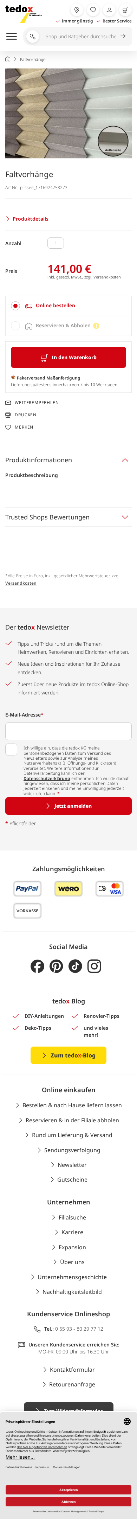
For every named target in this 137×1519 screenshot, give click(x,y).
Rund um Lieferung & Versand (72, 1135)
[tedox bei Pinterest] (56, 966)
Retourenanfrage (72, 1384)
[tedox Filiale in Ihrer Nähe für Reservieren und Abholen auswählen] (77, 10)
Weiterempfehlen (37, 402)
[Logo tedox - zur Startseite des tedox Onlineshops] (23, 14)
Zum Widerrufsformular (73, 1410)
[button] (68, 113)
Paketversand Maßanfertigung (48, 378)
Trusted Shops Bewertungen (47, 517)
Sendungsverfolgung (72, 1150)
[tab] (68, 306)
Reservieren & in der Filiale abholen (72, 1120)
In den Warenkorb (74, 357)
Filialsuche (72, 1217)
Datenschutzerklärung (47, 778)
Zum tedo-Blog (73, 1055)
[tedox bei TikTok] (75, 966)
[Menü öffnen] (11, 36)
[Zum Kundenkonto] (109, 10)
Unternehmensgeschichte (72, 1277)
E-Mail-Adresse (24, 714)
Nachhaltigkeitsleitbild (72, 1292)
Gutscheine (72, 1179)
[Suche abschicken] (123, 36)
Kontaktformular (72, 1369)
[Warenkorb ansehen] (125, 10)
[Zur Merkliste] (93, 10)
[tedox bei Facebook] (37, 966)
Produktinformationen (38, 460)
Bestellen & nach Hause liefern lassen (72, 1105)
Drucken (26, 415)
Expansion (72, 1247)
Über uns (72, 1262)
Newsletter (72, 1165)
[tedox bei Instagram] (94, 966)
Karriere (72, 1232)
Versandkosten (107, 277)
